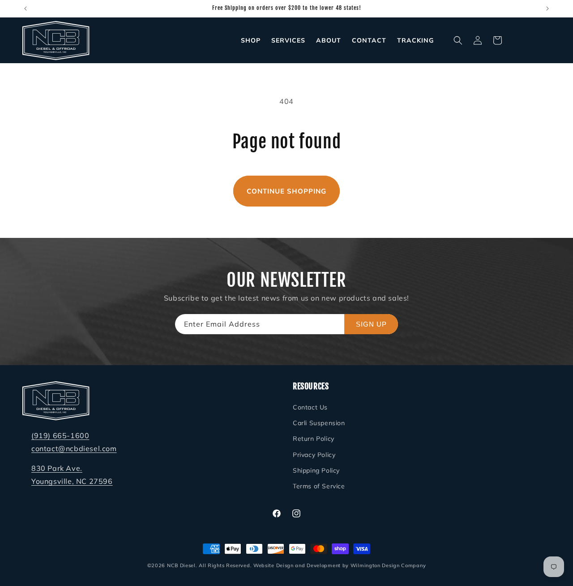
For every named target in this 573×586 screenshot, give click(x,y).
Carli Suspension (319, 423)
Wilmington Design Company (388, 565)
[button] (458, 40)
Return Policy (313, 439)
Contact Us (310, 407)
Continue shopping (286, 191)
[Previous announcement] (25, 8)
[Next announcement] (547, 8)
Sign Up (371, 324)
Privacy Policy (314, 455)
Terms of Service (319, 486)
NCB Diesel (181, 565)
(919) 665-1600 (60, 435)
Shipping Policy (316, 470)
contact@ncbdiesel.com (74, 448)
